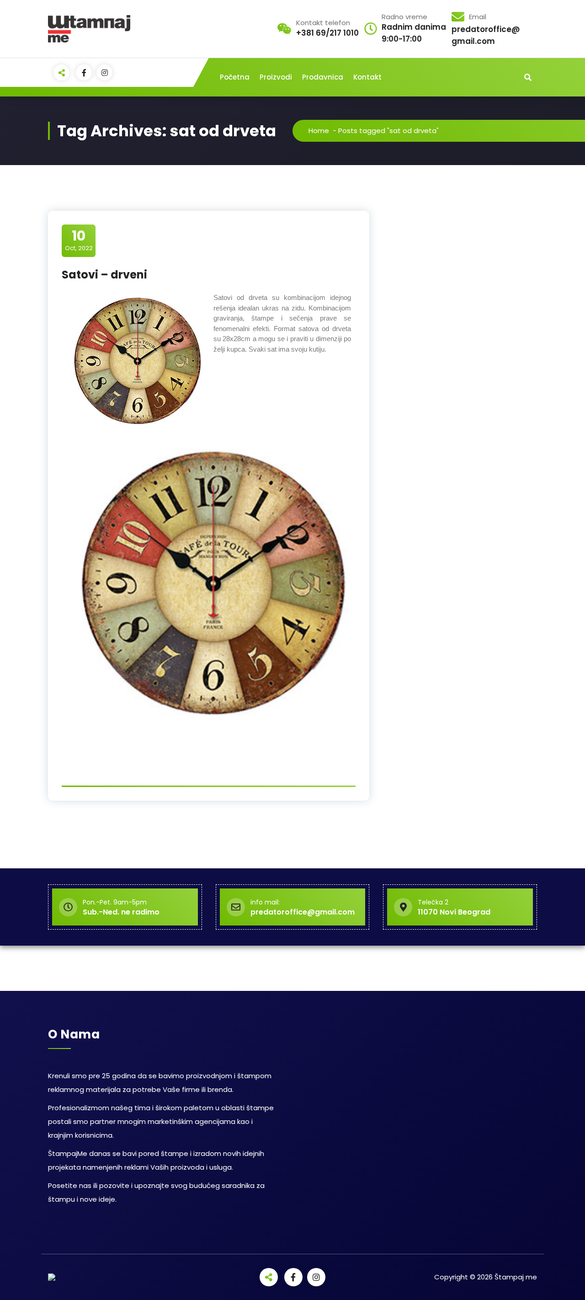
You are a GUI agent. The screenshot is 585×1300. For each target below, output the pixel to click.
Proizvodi (276, 77)
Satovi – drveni (104, 274)
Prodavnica (322, 77)
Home (318, 130)
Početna (235, 77)
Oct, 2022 (79, 240)
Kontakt (367, 77)
